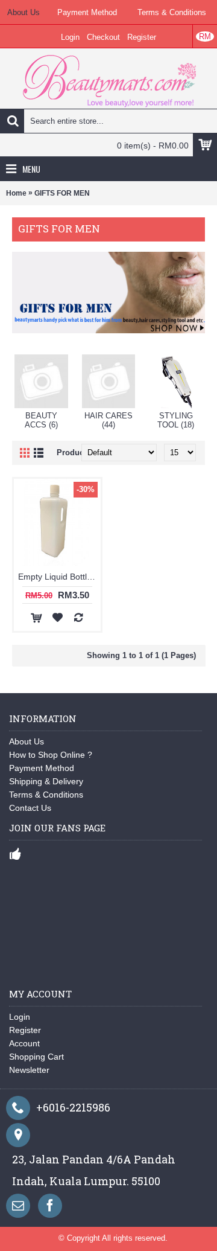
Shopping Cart (36, 1056)
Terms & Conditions (46, 794)
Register (25, 1030)
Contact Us (30, 808)
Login (19, 1017)
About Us (26, 741)
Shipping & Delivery (46, 781)
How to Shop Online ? (50, 755)
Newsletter (29, 1070)
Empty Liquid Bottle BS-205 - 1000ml (59, 576)
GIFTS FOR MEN (62, 193)
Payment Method (41, 768)
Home (16, 193)
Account (24, 1043)
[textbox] (108, 121)
